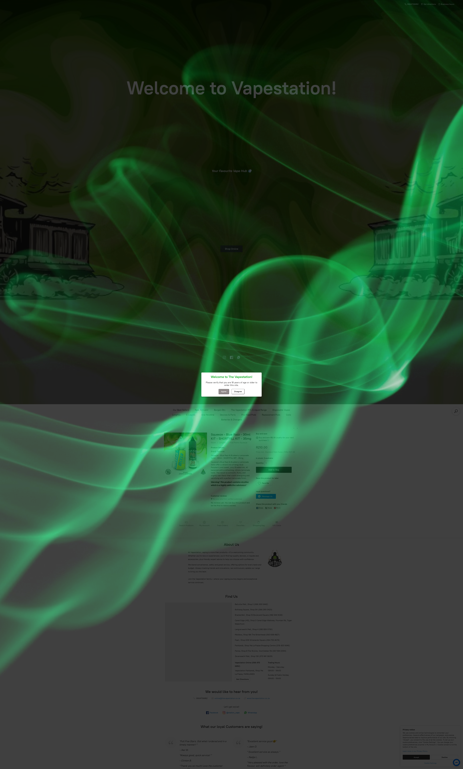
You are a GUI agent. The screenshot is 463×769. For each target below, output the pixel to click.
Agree (223, 391)
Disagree (238, 391)
